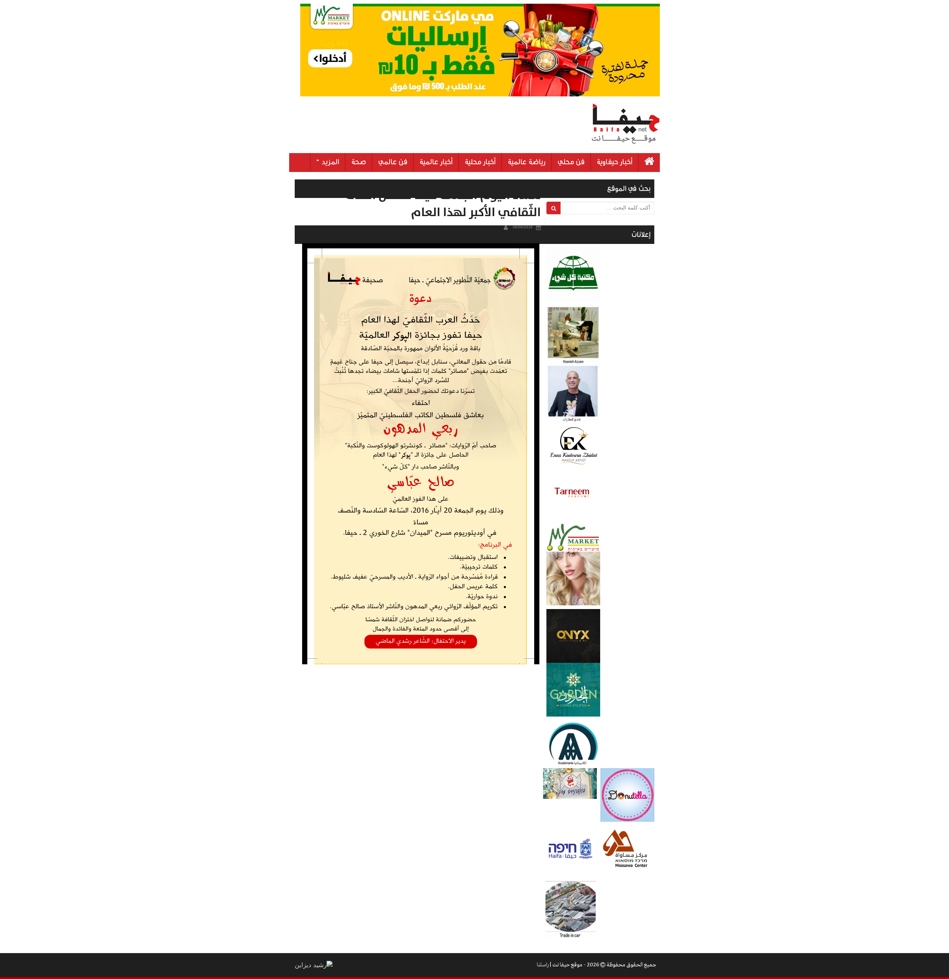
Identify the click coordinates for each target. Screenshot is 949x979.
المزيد (329, 162)
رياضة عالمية (526, 162)
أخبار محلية (480, 162)
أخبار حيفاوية (614, 162)
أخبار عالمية (436, 162)
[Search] (553, 208)
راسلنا (543, 965)
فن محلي (571, 162)
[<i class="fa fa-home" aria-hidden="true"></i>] (649, 162)
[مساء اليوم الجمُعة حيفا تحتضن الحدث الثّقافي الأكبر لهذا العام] (420, 453)
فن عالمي (392, 162)
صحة (358, 162)
